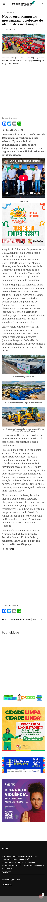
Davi (41, 619)
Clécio (35, 619)
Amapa (28, 619)
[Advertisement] (23, 90)
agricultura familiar (16, 619)
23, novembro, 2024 (8, 29)
